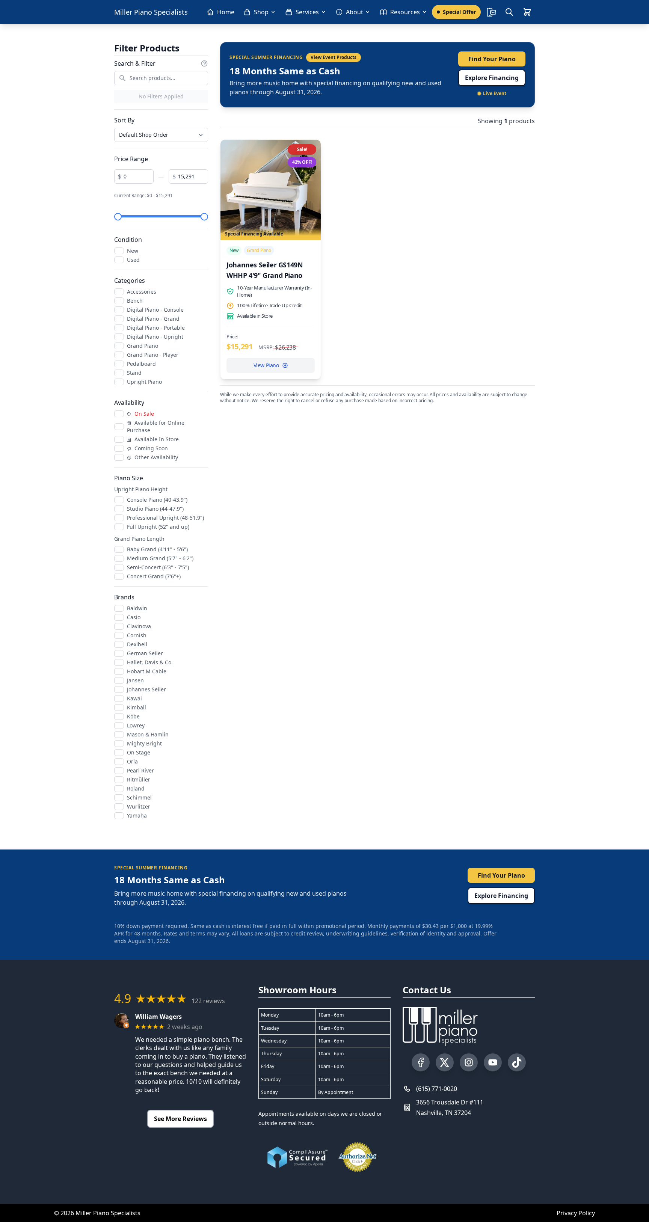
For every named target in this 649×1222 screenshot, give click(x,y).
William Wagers (158, 1016)
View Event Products (333, 57)
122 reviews (208, 1001)
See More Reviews (180, 1119)
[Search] (509, 12)
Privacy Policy (576, 1213)
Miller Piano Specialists (151, 12)
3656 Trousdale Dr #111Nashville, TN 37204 (449, 1107)
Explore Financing (492, 78)
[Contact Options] (491, 12)
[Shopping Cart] (527, 12)
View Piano (266, 365)
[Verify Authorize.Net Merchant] (358, 1157)
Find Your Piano (492, 59)
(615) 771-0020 (436, 1089)
